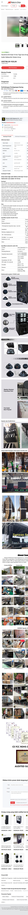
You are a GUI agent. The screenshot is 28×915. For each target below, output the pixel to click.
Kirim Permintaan (13, 67)
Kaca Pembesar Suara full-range (7, 882)
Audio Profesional (23, 9)
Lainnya (3, 902)
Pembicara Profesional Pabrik (18, 896)
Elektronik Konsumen (9, 9)
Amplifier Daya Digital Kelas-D (19, 878)
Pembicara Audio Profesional (8, 899)
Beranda (2, 9)
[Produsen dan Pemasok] (14, 2)
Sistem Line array (16, 880)
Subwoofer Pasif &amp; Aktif (19, 882)
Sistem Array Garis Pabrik (22, 899)
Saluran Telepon (5, 896)
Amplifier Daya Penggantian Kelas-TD (7, 878)
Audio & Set (17, 9)
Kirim (12, 802)
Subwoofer (3, 880)
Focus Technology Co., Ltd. (21, 906)
